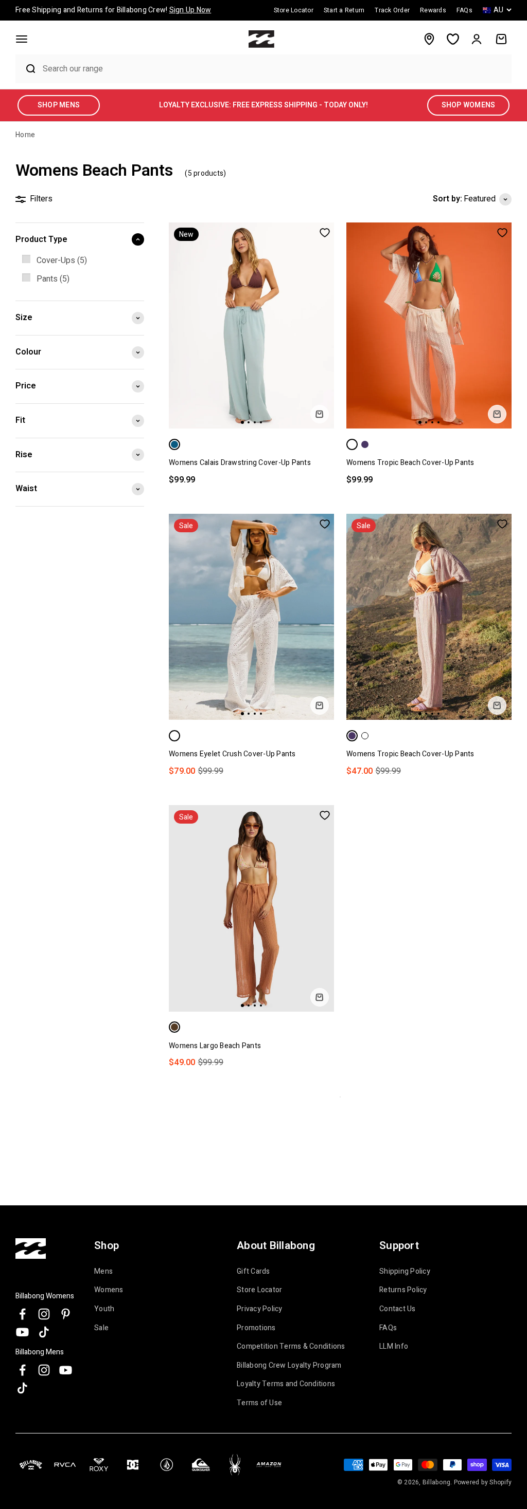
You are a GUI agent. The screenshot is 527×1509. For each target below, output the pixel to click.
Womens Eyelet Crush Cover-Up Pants (232, 754)
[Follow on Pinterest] (66, 1314)
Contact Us (397, 1309)
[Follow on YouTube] (22, 1332)
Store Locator (259, 1290)
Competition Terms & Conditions (291, 1347)
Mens (103, 1271)
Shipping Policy (404, 1271)
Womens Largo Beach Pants (215, 1045)
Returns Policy (403, 1290)
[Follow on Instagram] (44, 1314)
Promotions (256, 1328)
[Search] (26, 69)
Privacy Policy (260, 1309)
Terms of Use (259, 1403)
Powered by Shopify (483, 1482)
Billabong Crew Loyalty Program (289, 1366)
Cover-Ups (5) (62, 260)
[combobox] (274, 68)
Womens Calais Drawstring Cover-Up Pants (240, 462)
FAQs (388, 1328)
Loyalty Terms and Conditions (286, 1384)
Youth (104, 1309)
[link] (79, 261)
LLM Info (393, 1347)
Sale (101, 1328)
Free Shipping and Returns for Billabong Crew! (113, 10)
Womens (109, 1290)
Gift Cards (253, 1271)
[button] (21, 39)
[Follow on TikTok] (44, 1332)
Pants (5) (53, 279)
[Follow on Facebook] (22, 1314)
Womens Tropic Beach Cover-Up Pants (410, 462)
